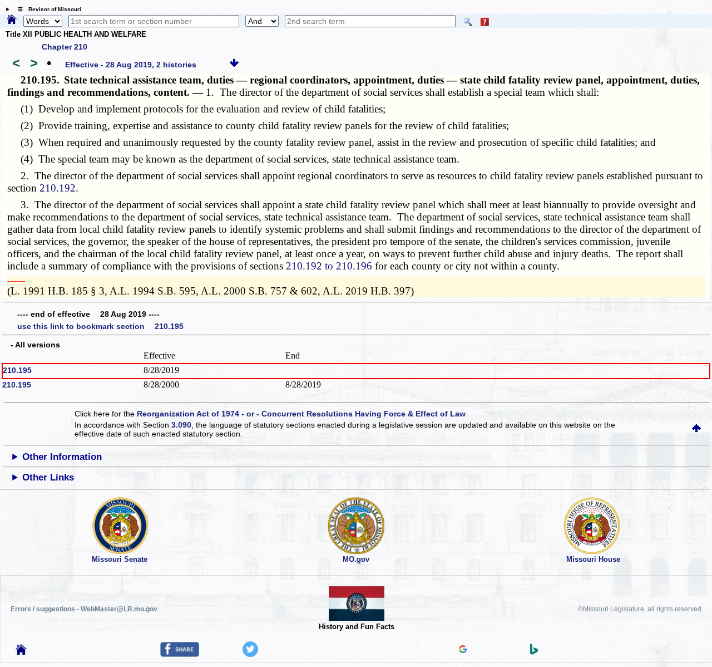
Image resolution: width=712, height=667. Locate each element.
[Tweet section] (250, 654)
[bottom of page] (234, 64)
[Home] (12, 20)
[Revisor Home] (21, 652)
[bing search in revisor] (534, 652)
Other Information (62, 457)
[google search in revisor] (463, 650)
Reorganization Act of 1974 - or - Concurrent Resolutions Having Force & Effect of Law (301, 413)
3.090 (181, 424)
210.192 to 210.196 (329, 266)
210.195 (17, 370)
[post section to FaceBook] (179, 654)
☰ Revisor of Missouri (46, 9)
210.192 (57, 188)
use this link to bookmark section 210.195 (100, 326)
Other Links (48, 477)
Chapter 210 (64, 46)
